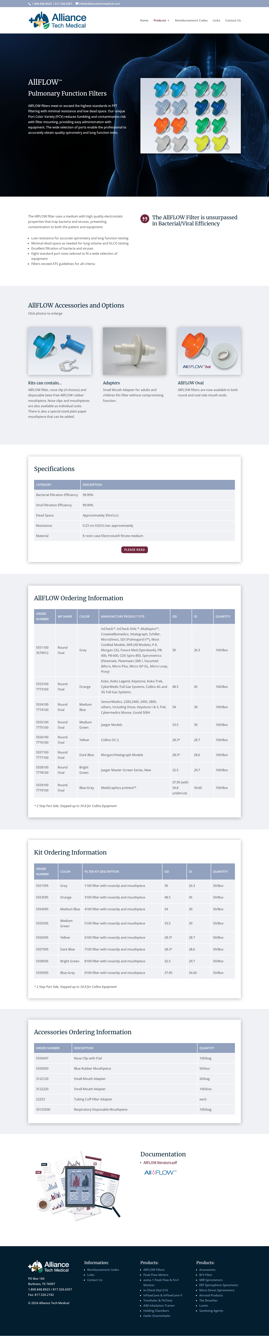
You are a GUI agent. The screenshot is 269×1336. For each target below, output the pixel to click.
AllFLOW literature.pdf (160, 1162)
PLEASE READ (134, 550)
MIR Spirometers (211, 1280)
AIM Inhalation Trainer (159, 1305)
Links (216, 20)
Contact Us (233, 20)
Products (160, 20)
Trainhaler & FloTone (158, 1300)
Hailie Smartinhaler (157, 1316)
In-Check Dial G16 (155, 1290)
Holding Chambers (156, 1311)
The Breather (208, 1300)
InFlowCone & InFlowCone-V (162, 1295)
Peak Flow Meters (155, 1275)
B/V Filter (205, 1275)
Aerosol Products (211, 1295)
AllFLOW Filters (154, 1270)
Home (144, 20)
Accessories (207, 1270)
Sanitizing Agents (211, 1311)
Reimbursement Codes (191, 20)
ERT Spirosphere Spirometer (218, 1285)
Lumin (203, 1305)
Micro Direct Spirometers (216, 1290)
